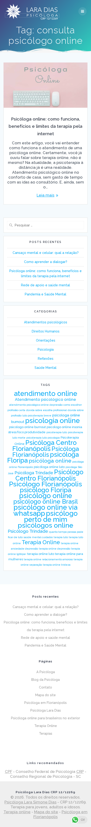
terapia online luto (40, 554)
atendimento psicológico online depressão (36, 404)
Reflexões (45, 358)
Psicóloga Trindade (33, 472)
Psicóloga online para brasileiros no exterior (45, 718)
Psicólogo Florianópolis (45, 484)
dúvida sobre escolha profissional (46, 410)
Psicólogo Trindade (28, 531)
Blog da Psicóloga (45, 680)
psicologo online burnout (27, 427)
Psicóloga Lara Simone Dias (30, 802)
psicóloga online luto (49, 467)
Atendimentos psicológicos (45, 322)
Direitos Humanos (46, 331)
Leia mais (45, 195)
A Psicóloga (45, 672)
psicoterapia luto (56, 432)
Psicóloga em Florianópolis (45, 703)
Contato (45, 687)
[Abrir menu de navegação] (82, 11)
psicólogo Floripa (45, 490)
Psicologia (46, 349)
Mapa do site (45, 695)
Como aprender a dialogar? (45, 262)
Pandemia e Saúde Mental (45, 294)
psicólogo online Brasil (45, 501)
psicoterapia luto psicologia (43, 437)
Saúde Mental (45, 368)
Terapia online (17, 812)
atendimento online (45, 393)
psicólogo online (45, 496)
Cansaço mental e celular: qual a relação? (46, 253)
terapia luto (61, 537)
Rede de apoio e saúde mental (45, 285)
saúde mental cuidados (38, 537)
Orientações (45, 340)
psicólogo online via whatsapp (45, 510)
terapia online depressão (54, 548)
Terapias (45, 733)
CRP (80, 771)
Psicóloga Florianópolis (45, 451)
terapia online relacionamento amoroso (48, 559)
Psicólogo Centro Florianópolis (49, 475)
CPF (8, 771)
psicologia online (52, 420)
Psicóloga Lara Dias (45, 710)
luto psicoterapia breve (36, 415)
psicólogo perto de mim (51, 516)
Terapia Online (41, 542)
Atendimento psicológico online (45, 399)
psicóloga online (50, 461)
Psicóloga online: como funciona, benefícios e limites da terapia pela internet (45, 126)
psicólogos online (45, 525)
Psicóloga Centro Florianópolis (44, 445)
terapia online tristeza (56, 564)
